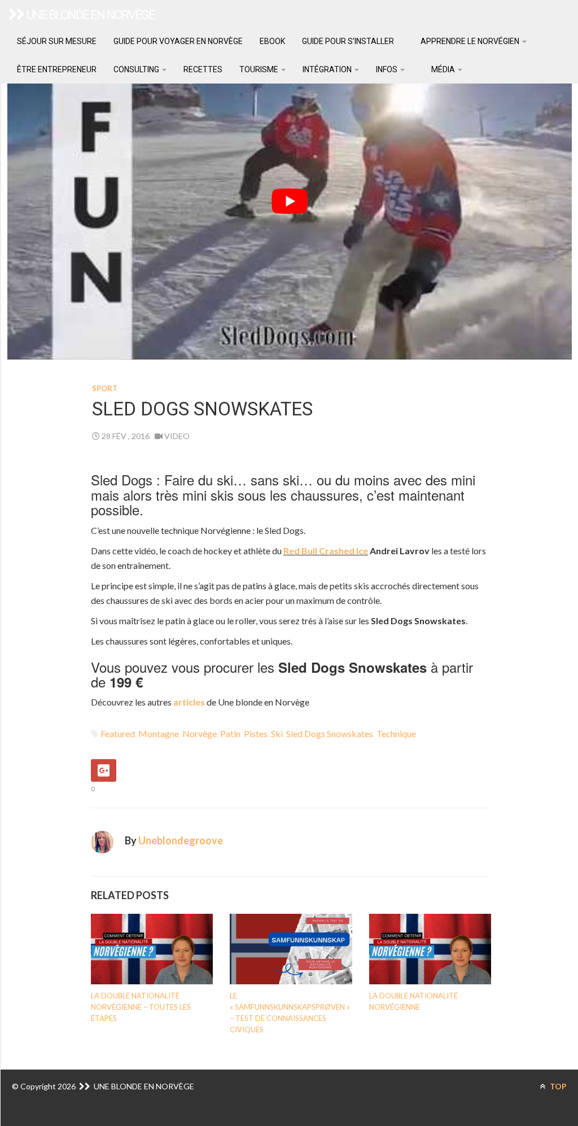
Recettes (202, 69)
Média (443, 69)
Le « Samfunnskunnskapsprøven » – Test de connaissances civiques (290, 1012)
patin (230, 733)
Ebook (272, 41)
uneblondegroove (180, 840)
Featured (117, 733)
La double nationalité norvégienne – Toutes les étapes (141, 1007)
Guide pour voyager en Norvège (178, 41)
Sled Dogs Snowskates (329, 733)
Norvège (199, 733)
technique (396, 733)
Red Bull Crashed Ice (325, 550)
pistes (256, 733)
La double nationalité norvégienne (413, 1001)
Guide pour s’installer (348, 41)
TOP (557, 1086)
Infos (387, 69)
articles (190, 701)
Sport (104, 388)
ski (277, 733)
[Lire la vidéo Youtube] (289, 201)
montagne (158, 733)
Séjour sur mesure (57, 41)
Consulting (137, 69)
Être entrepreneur (57, 69)
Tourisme (259, 69)
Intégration (328, 69)
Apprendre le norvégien (470, 41)
